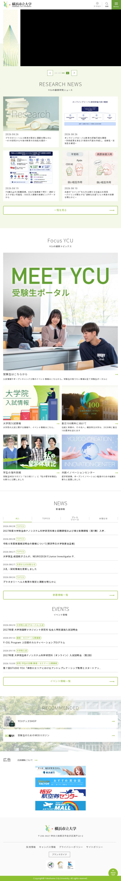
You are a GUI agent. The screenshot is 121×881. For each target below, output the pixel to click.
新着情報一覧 (60, 595)
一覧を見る (60, 210)
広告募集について (25, 760)
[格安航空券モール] (60, 805)
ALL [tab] (17, 518)
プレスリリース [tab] (75, 518)
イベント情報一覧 (60, 681)
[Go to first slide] (74, 73)
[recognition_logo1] (50, 862)
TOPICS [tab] (46, 518)
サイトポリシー (94, 846)
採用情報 (31, 846)
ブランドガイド (59, 854)
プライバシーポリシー (71, 846)
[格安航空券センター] (60, 794)
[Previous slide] (50, 73)
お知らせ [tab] (103, 518)
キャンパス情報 (47, 846)
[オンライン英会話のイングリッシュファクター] (60, 782)
